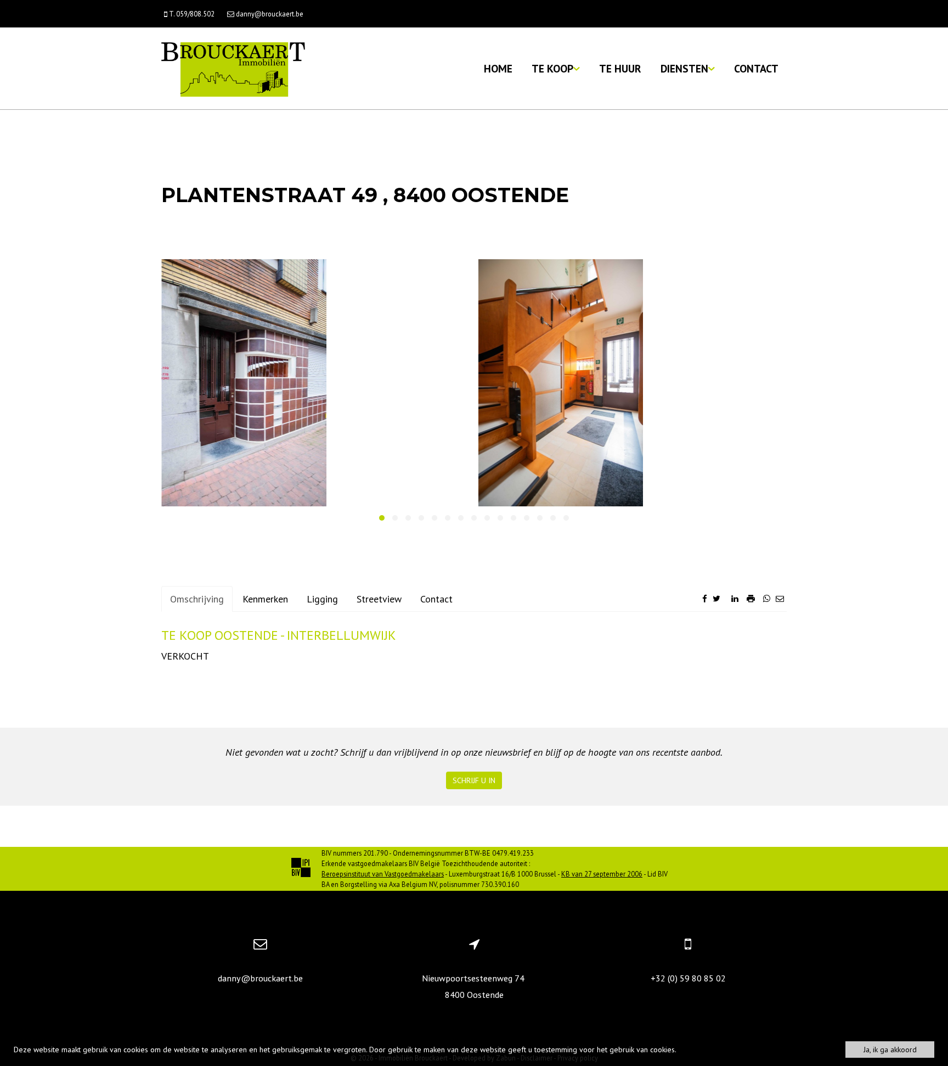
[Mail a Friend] (780, 598)
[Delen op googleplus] (726, 598)
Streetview (379, 599)
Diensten (684, 68)
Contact (756, 68)
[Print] (751, 598)
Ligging (322, 599)
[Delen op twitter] (716, 598)
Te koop (552, 68)
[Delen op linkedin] (735, 598)
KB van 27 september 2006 (601, 873)
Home (498, 68)
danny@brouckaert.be (260, 978)
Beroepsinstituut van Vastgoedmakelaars (382, 873)
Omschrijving (197, 599)
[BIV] (300, 869)
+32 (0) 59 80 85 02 (688, 978)
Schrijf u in (474, 780)
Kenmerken (265, 599)
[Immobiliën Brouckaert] (233, 68)
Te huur (620, 68)
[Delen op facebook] (704, 598)
